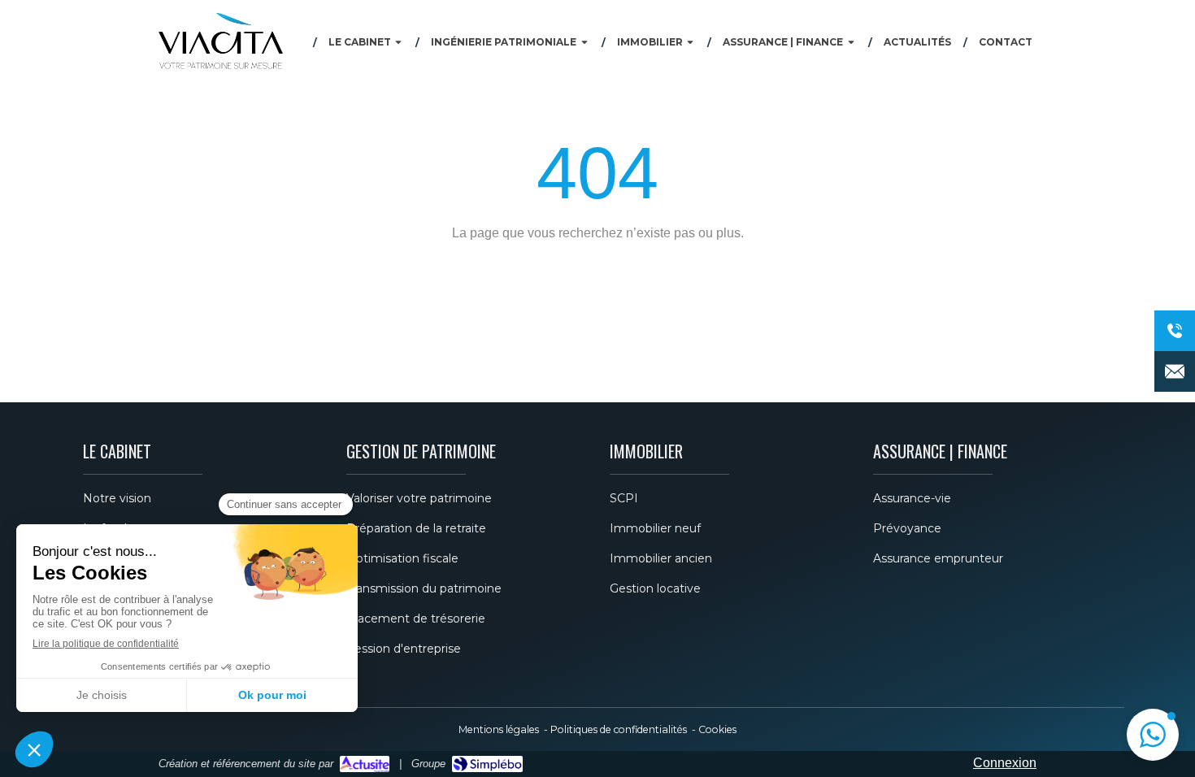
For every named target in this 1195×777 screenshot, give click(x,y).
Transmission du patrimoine (424, 588)
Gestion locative (655, 588)
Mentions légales (498, 729)
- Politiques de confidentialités (614, 729)
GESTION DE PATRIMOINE (421, 451)
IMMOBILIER (646, 451)
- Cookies (713, 729)
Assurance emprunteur (938, 558)
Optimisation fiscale (402, 558)
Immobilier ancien (661, 558)
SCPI (624, 498)
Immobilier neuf (655, 528)
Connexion (1004, 763)
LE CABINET (117, 451)
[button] (1153, 735)
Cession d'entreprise (403, 648)
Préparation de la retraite (416, 528)
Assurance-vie (912, 498)
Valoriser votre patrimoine (419, 498)
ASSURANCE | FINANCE (940, 451)
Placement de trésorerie (415, 618)
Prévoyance (907, 528)
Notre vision (117, 498)
